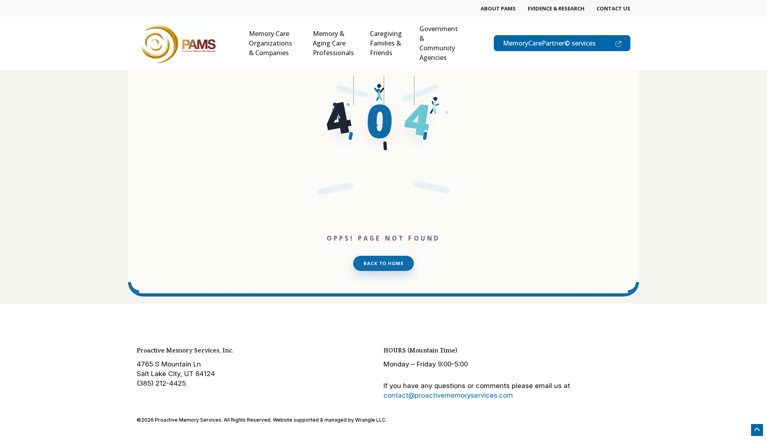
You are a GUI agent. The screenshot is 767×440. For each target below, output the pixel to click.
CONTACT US (613, 8)
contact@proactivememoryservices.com (448, 395)
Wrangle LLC (370, 420)
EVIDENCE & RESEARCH (556, 8)
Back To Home (383, 263)
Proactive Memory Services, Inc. (185, 350)
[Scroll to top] (757, 430)
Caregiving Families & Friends (386, 43)
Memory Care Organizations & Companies (270, 43)
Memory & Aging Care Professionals (333, 43)
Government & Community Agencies (438, 43)
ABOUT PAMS (498, 8)
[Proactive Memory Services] (177, 43)
